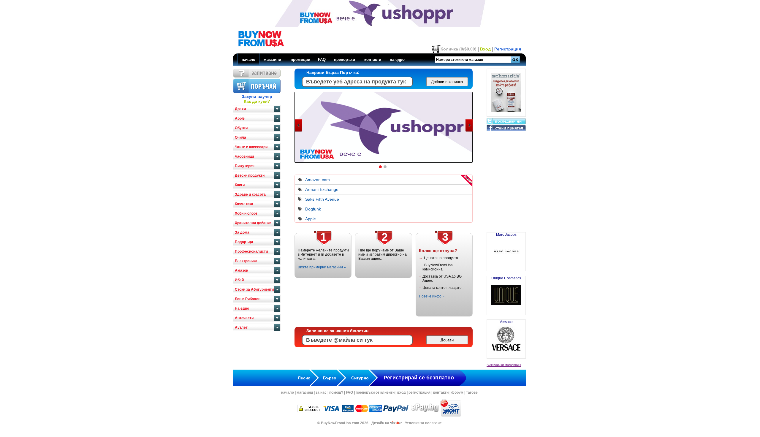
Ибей (239, 280)
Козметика (244, 204)
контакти (372, 59)
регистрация (419, 392)
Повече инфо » (431, 296)
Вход (485, 49)
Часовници (244, 156)
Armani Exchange (321, 189)
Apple (240, 118)
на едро (397, 59)
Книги (240, 185)
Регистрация (507, 49)
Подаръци (244, 242)
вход (401, 392)
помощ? (336, 392)
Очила (240, 137)
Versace (506, 322)
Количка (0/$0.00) (458, 49)
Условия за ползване (423, 423)
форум (457, 392)
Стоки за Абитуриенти (254, 289)
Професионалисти (251, 251)
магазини (272, 59)
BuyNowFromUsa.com (340, 423)
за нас (321, 392)
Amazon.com (317, 179)
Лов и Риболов (247, 299)
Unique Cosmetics (506, 278)
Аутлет (241, 327)
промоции (300, 59)
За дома (242, 232)
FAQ (322, 59)
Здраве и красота (250, 194)
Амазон (241, 270)
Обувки (241, 128)
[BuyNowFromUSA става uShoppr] (384, 161)
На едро (242, 308)
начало (248, 59)
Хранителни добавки (253, 223)
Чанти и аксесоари (251, 147)
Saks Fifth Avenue (322, 199)
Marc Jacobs (506, 234)
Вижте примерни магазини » (322, 267)
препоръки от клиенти (375, 392)
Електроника (246, 261)
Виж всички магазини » (504, 365)
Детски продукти (250, 175)
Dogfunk (313, 209)
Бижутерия (244, 166)
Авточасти (244, 318)
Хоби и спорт (246, 213)
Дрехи (240, 109)
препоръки (344, 59)
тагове (472, 392)
